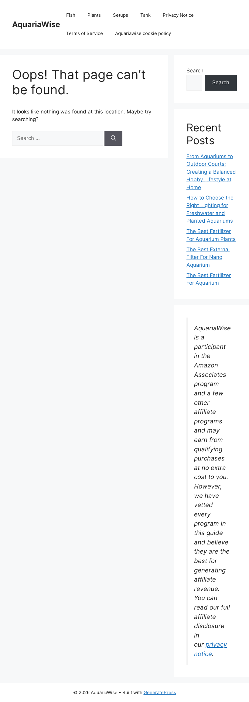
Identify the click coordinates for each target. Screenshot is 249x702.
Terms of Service (84, 33)
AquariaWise (36, 24)
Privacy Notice (178, 15)
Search (194, 71)
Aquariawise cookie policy (143, 33)
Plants (94, 15)
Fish (70, 15)
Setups (120, 15)
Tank (145, 15)
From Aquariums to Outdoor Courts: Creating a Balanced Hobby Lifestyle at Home (211, 171)
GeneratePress (160, 692)
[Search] (113, 138)
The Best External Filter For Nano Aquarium (208, 257)
